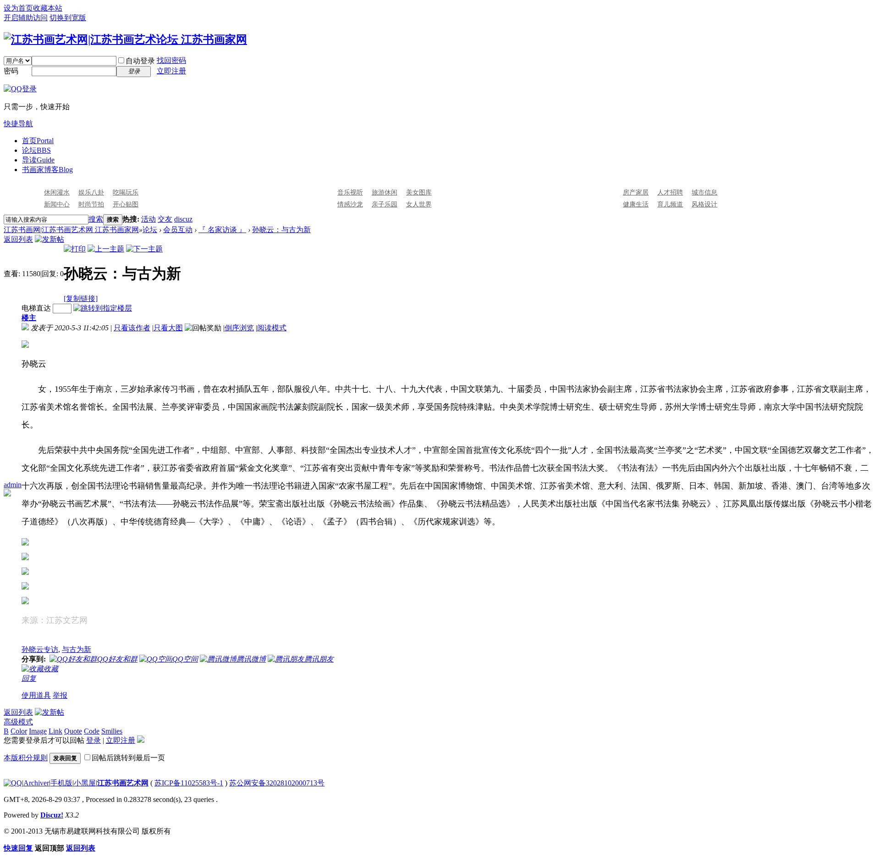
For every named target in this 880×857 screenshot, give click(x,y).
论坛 (36, 150)
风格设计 (704, 204)
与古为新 (76, 649)
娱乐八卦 (91, 192)
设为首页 (18, 8)
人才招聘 (670, 192)
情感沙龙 (350, 204)
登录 (93, 740)
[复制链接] (81, 298)
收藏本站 (47, 8)
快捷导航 (18, 124)
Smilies (111, 731)
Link (55, 731)
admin (13, 485)
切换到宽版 (68, 18)
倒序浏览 (239, 328)
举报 (60, 695)
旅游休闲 (384, 192)
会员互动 (177, 230)
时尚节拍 (91, 204)
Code (91, 731)
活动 (148, 219)
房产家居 (636, 192)
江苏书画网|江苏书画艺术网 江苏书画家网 (71, 230)
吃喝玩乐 (125, 192)
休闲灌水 (57, 192)
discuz (183, 219)
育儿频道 (670, 204)
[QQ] (13, 783)
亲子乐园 (384, 204)
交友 (165, 219)
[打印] (75, 249)
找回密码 (171, 60)
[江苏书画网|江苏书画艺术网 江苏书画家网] (125, 39)
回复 (29, 678)
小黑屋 (85, 783)
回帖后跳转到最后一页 (128, 758)
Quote (73, 731)
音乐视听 (350, 192)
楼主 (29, 318)
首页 (38, 141)
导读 (38, 160)
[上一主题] (106, 249)
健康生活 (636, 204)
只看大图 (168, 328)
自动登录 (140, 61)
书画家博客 (47, 169)
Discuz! (51, 815)
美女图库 (419, 192)
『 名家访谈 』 (222, 230)
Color (19, 731)
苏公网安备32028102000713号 (276, 783)
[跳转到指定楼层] (102, 308)
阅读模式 (271, 328)
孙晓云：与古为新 (281, 230)
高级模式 (18, 722)
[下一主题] (144, 249)
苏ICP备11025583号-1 (188, 783)
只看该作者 (132, 328)
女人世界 (419, 204)
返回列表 (18, 239)
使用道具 (36, 695)
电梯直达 (36, 308)
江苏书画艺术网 (122, 783)
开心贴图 (125, 204)
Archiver (36, 783)
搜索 (95, 219)
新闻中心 (57, 204)
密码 (11, 71)
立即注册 (171, 71)
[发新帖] (49, 239)
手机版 (61, 783)
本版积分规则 (26, 758)
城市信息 (704, 192)
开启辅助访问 (26, 18)
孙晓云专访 (40, 649)
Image (38, 731)
